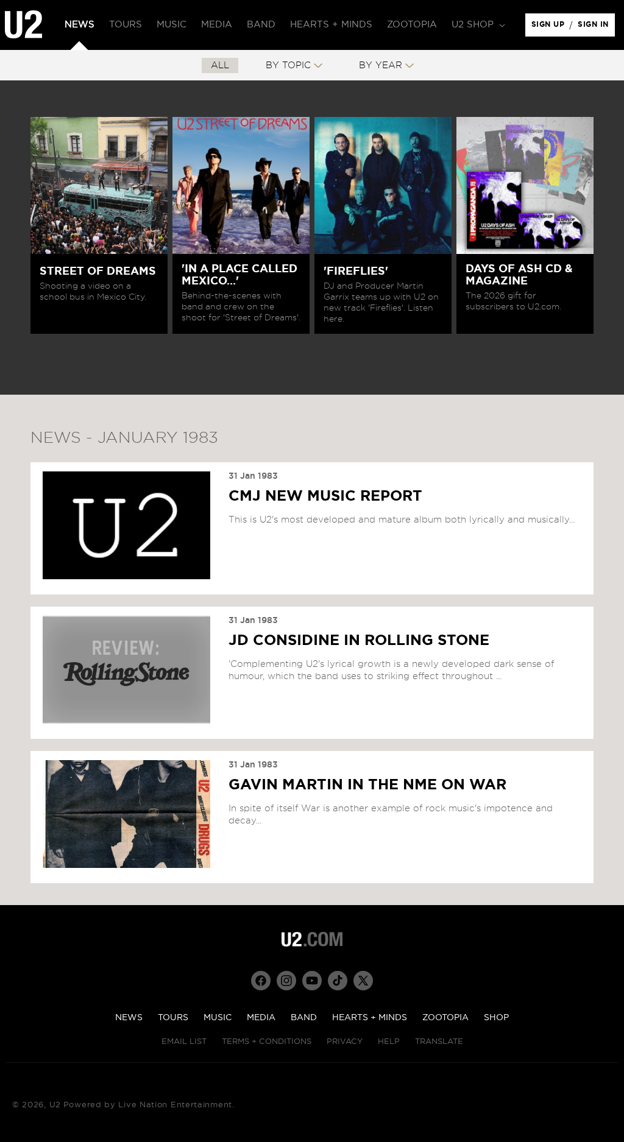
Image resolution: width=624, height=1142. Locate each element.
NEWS (129, 1017)
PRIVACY (345, 1042)
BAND (304, 1017)
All (220, 65)
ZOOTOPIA (445, 1017)
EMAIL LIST (184, 1042)
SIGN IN (596, 27)
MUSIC (218, 1017)
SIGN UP (550, 27)
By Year (380, 65)
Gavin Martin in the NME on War (367, 785)
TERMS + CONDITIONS (266, 1042)
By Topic (288, 65)
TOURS (173, 1017)
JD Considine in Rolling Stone (359, 640)
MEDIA (261, 1017)
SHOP (496, 1017)
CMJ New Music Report (325, 496)
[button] (477, 25)
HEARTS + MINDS (369, 1017)
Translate (439, 1042)
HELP (389, 1042)
